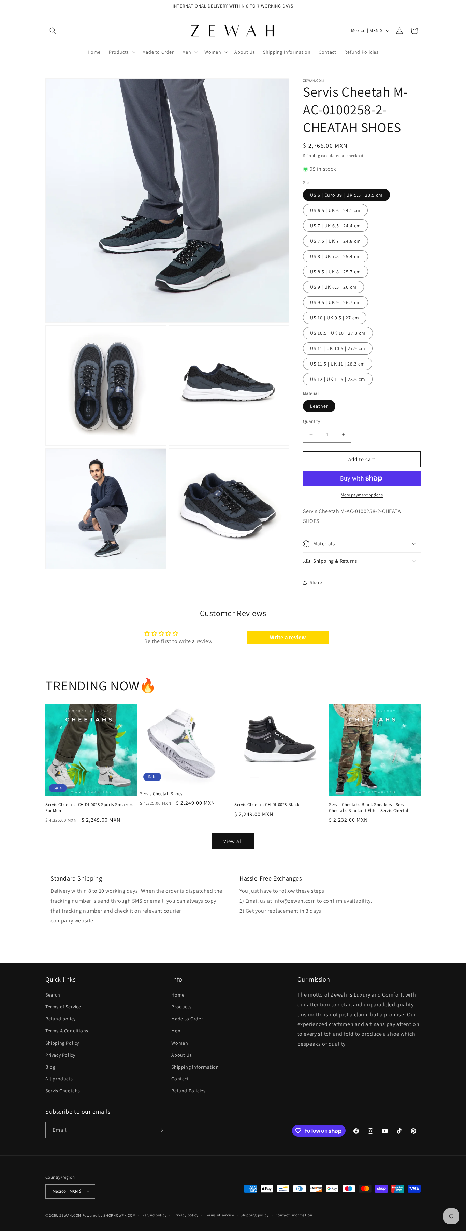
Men (175, 1031)
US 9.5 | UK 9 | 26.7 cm (335, 302)
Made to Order (187, 1019)
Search (52, 995)
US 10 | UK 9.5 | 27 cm (334, 318)
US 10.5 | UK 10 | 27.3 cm (338, 333)
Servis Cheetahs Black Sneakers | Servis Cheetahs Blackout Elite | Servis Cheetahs (370, 807)
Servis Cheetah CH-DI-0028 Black (267, 804)
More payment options (362, 494)
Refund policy (60, 1019)
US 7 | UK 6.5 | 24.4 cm (335, 226)
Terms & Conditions (66, 1031)
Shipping (311, 155)
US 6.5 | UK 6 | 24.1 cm (335, 210)
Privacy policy (186, 1215)
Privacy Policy (60, 1055)
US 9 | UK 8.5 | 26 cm (333, 287)
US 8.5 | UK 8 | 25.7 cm (335, 272)
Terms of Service (63, 1007)
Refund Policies (188, 1091)
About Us (181, 1055)
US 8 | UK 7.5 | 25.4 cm (335, 256)
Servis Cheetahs (62, 1091)
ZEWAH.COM (70, 1215)
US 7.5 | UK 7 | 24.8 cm (335, 241)
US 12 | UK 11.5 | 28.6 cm (337, 379)
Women (179, 1043)
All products (59, 1079)
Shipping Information (195, 1067)
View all (233, 841)
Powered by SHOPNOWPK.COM (109, 1215)
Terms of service (219, 1215)
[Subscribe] (160, 1130)
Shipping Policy (62, 1043)
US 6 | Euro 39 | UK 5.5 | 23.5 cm (346, 195)
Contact (180, 1079)
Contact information (294, 1215)
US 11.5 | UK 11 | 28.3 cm (337, 364)
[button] (52, 30)
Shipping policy (255, 1215)
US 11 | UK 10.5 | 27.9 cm (337, 348)
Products (181, 1007)
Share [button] (316, 582)
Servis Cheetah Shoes (161, 793)
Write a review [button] (288, 637)
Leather (319, 406)
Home (177, 995)
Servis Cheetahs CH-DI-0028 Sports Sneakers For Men (89, 807)
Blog (50, 1067)
